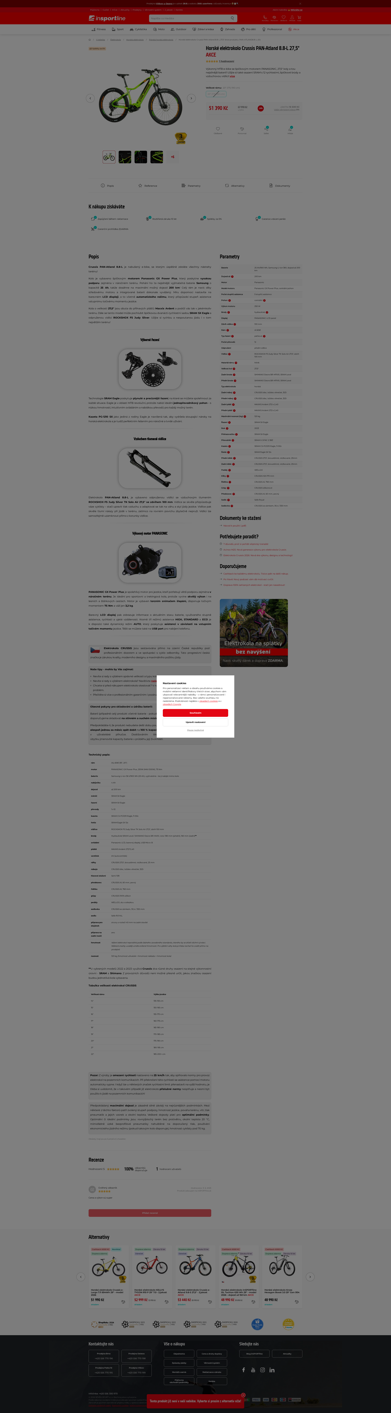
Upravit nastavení (195, 722)
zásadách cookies (208, 701)
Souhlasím (195, 712)
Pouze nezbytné (195, 730)
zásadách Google (172, 704)
